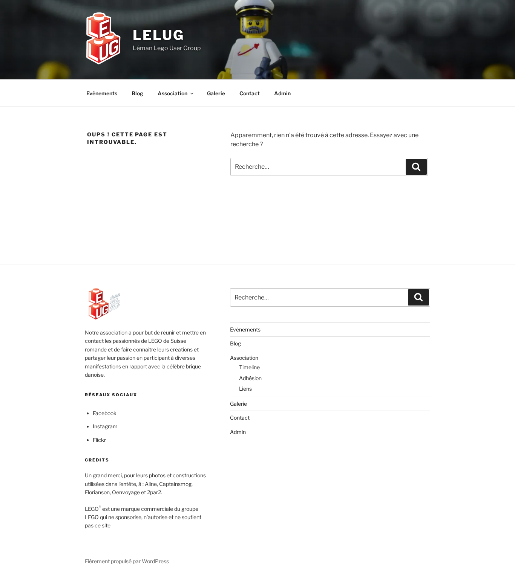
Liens (245, 388)
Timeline (249, 367)
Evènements (101, 93)
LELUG (158, 35)
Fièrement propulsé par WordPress (127, 561)
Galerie (216, 93)
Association (172, 93)
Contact (249, 93)
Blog (137, 93)
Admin (282, 93)
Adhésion (250, 378)
